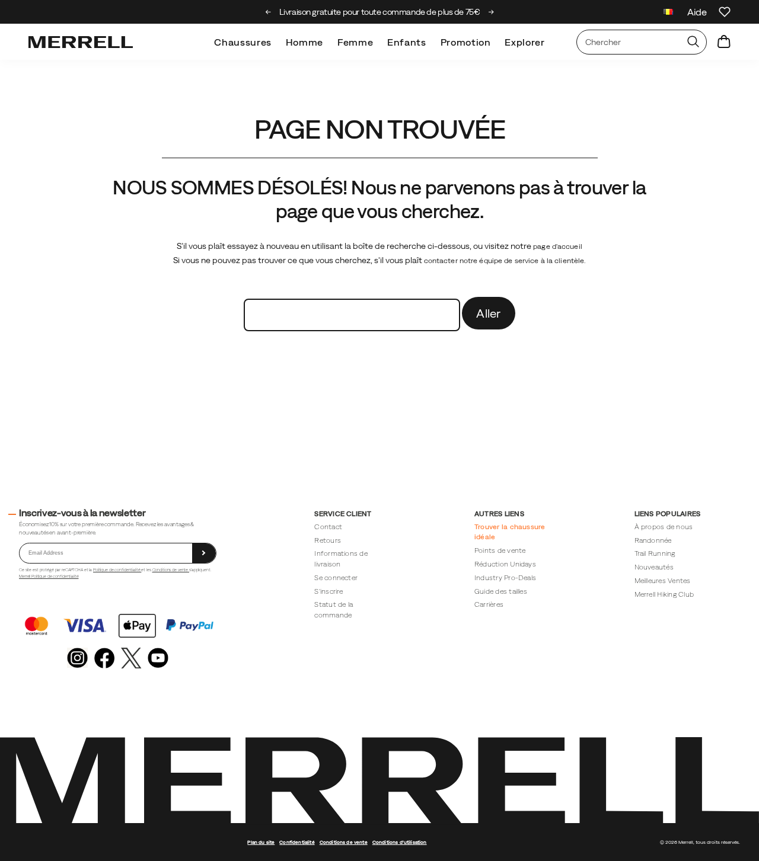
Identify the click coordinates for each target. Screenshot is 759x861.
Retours (327, 540)
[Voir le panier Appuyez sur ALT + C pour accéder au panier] (724, 42)
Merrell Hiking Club (664, 594)
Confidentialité (296, 842)
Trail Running (654, 553)
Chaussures (242, 42)
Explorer (524, 42)
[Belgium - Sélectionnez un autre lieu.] (668, 13)
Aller (488, 313)
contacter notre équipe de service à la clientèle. (505, 261)
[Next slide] (491, 11)
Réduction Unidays (505, 564)
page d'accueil (557, 246)
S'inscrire (328, 591)
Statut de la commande (333, 609)
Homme (304, 42)
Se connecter (336, 577)
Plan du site (261, 842)
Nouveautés (654, 567)
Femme (355, 42)
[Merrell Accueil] (80, 42)
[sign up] (204, 553)
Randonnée (653, 540)
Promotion (466, 42)
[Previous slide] (268, 11)
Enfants (406, 42)
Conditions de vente (171, 570)
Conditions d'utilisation (399, 842)
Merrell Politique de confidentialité (49, 576)
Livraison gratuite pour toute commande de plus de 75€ (379, 12)
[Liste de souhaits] (724, 12)
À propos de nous (663, 526)
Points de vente (500, 550)
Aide (697, 12)
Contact (328, 526)
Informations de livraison (341, 558)
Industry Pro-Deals (505, 577)
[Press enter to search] (693, 42)
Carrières (488, 604)
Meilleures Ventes (662, 580)
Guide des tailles (500, 591)
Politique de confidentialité (117, 570)
